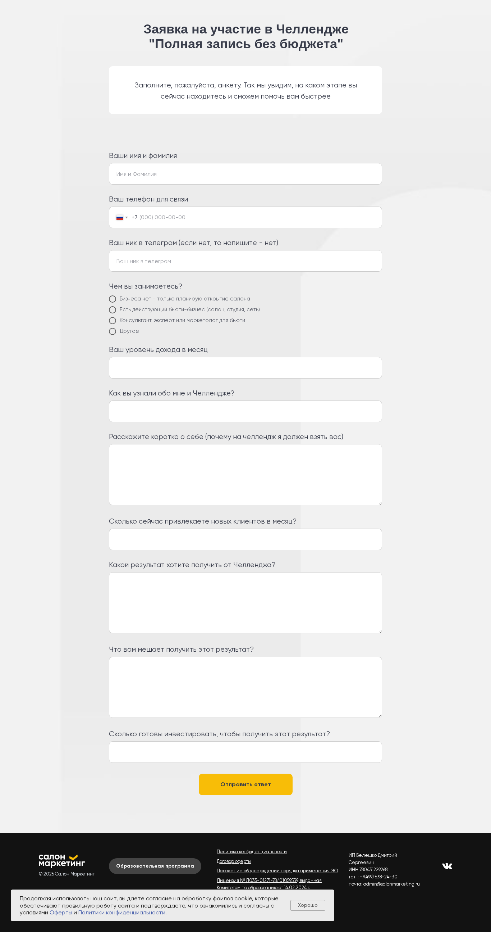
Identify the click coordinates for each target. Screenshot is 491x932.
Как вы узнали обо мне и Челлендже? (171, 393)
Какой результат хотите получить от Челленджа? (192, 565)
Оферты (61, 912)
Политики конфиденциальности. (122, 912)
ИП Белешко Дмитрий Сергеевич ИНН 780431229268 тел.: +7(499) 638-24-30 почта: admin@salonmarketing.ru (384, 869)
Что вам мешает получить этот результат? (181, 649)
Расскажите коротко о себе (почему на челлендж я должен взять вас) (226, 437)
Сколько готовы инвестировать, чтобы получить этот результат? (219, 734)
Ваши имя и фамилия (143, 155)
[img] (447, 866)
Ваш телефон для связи (148, 199)
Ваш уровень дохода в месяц (158, 349)
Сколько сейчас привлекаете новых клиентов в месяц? (203, 521)
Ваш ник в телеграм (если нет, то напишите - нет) (193, 243)
